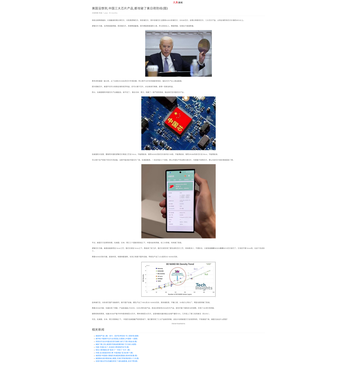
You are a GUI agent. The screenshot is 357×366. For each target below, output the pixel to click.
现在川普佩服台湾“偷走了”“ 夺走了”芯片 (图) (113, 350)
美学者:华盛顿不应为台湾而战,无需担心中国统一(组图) (117, 339)
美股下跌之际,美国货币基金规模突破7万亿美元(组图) (116, 344)
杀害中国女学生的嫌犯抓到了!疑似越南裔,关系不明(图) (117, 361)
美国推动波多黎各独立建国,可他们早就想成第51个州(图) (117, 358)
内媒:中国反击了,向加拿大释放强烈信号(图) (112, 347)
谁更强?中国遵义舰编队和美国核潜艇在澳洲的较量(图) (117, 356)
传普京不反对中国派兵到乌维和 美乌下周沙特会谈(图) (116, 341)
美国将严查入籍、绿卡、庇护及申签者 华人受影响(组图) (117, 336)
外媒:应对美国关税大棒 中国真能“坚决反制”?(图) (114, 353)
